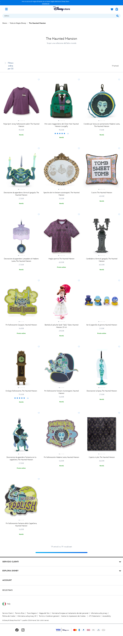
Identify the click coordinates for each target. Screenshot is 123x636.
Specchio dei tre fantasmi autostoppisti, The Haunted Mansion (61, 194)
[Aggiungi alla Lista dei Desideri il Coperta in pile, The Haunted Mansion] (119, 412)
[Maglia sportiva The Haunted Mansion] (61, 236)
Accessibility (106, 616)
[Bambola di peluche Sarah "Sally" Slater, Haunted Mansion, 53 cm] (61, 303)
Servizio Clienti (7, 613)
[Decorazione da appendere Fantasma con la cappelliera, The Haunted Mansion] (21, 435)
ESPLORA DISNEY (10, 571)
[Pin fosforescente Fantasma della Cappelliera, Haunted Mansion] (21, 501)
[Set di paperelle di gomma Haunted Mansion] (102, 303)
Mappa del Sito (44, 613)
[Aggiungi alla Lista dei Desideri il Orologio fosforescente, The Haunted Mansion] (38, 346)
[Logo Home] (61, 9)
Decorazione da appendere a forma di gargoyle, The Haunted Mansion (21, 194)
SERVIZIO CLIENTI (10, 562)
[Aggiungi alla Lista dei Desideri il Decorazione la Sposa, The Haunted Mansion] (119, 346)
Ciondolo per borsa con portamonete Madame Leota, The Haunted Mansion (102, 125)
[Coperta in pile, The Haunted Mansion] (102, 435)
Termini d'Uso (19, 613)
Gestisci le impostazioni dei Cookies (73, 616)
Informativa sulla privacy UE (27, 616)
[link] (61, 133)
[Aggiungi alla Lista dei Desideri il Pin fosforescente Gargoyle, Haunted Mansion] (38, 280)
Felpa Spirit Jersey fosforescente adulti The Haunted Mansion (21, 125)
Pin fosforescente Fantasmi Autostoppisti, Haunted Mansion (61, 392)
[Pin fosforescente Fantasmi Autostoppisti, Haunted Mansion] (61, 369)
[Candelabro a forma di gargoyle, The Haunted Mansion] (102, 236)
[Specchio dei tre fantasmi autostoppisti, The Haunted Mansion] (61, 170)
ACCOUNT (7, 580)
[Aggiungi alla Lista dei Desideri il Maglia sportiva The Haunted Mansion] (78, 214)
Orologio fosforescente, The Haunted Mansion (21, 391)
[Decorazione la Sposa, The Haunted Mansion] (102, 369)
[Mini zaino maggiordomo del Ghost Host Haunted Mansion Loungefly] (61, 102)
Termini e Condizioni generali (49, 616)
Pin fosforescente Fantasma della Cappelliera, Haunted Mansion (21, 524)
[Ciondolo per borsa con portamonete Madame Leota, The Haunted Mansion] (102, 102)
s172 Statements (94, 616)
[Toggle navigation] (7, 9)
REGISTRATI (7, 590)
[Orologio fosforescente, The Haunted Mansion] (21, 369)
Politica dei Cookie (8, 616)
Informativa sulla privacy (99, 613)
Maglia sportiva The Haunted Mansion (61, 259)
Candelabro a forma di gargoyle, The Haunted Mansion (101, 260)
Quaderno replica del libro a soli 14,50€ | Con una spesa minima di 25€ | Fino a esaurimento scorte (46, 2)
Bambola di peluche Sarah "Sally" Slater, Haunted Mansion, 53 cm (61, 326)
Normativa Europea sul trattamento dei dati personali (70, 613)
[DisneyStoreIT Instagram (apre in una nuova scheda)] (23, 630)
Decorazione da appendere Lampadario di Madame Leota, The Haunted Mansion (21, 260)
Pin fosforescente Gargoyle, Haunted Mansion (21, 325)
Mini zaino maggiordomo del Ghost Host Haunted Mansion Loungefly (61, 125)
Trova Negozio (32, 613)
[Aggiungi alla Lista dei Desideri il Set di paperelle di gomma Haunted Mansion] (119, 280)
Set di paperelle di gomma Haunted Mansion (101, 325)
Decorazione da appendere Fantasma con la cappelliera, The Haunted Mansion (21, 458)
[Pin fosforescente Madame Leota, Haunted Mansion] (61, 435)
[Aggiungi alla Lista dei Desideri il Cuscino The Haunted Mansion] (119, 148)
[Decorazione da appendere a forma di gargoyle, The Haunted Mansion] (21, 170)
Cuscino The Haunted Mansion (101, 193)
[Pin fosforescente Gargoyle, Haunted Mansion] (21, 303)
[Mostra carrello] (116, 9)
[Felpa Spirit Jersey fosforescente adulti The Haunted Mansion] (21, 102)
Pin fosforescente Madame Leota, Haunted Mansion (61, 457)
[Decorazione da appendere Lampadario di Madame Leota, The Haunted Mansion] (21, 236)
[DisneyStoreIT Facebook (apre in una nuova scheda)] (16, 630)
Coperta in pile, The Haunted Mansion (102, 457)
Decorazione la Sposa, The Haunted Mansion (102, 391)
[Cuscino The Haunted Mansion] (102, 170)
